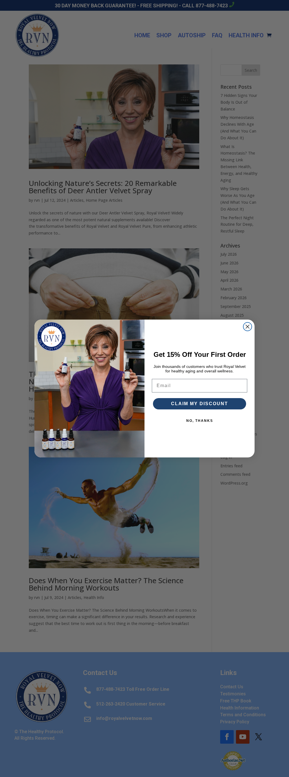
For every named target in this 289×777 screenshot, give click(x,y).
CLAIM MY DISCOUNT (199, 403)
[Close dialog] (247, 326)
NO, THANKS (199, 421)
